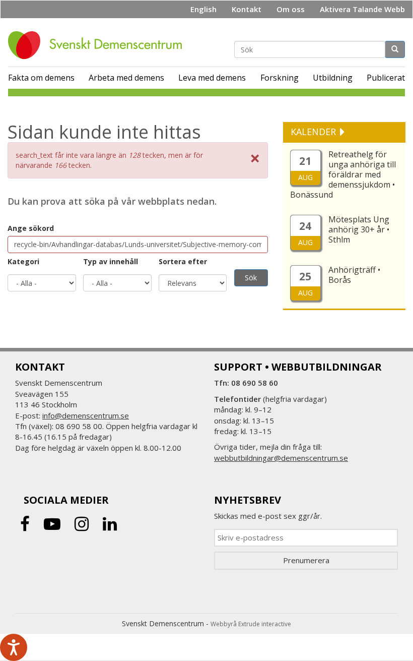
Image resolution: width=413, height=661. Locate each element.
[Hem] (98, 45)
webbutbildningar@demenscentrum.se (281, 458)
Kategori (23, 261)
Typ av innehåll (110, 261)
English (203, 9)
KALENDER (314, 132)
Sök (251, 277)
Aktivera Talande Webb (362, 9)
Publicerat (386, 77)
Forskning (279, 77)
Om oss (291, 9)
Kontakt (246, 9)
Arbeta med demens (126, 77)
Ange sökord (31, 228)
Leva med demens (212, 77)
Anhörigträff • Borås (354, 274)
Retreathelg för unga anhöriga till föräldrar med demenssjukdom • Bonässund (343, 174)
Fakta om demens (41, 77)
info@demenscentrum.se (85, 415)
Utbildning (333, 77)
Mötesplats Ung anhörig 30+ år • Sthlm (358, 229)
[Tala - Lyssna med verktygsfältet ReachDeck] (13, 647)
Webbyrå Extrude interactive (251, 624)
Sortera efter (183, 261)
